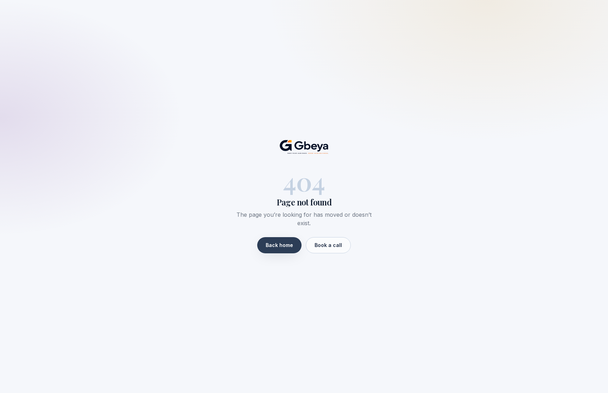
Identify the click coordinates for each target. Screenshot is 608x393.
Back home (279, 245)
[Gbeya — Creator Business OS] (304, 147)
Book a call (328, 245)
